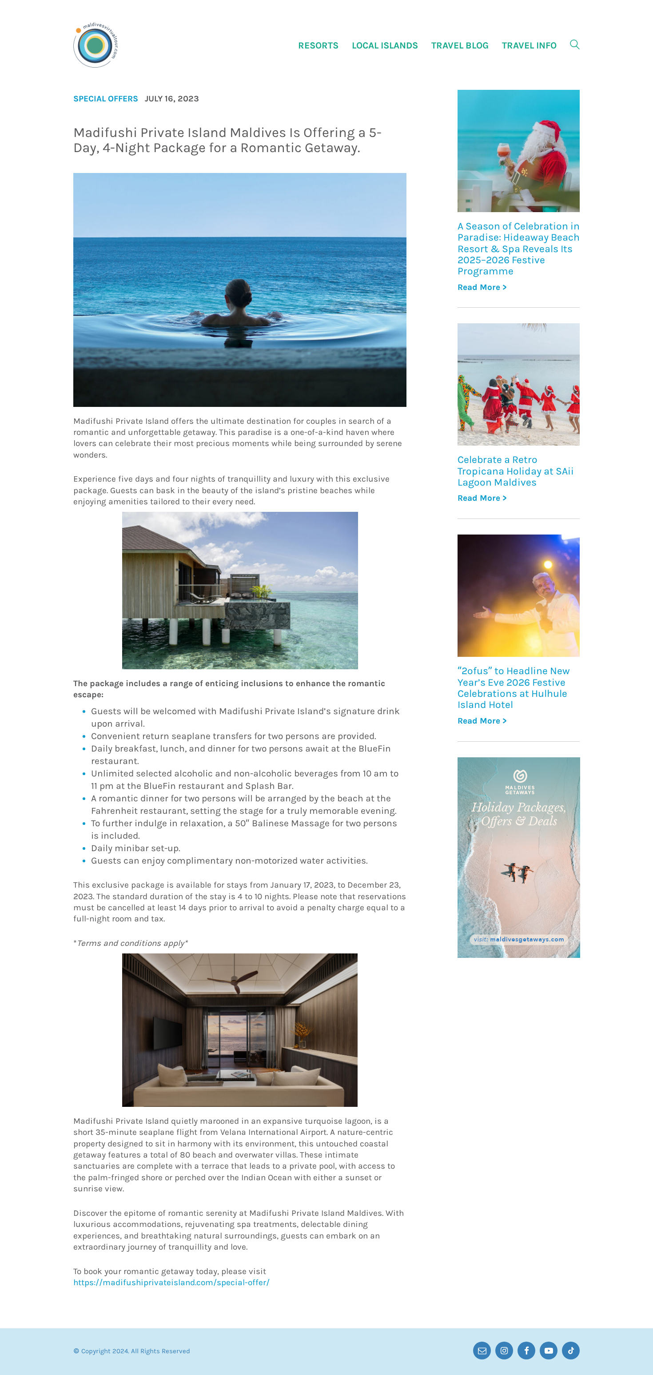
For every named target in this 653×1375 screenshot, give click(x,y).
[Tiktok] (571, 1350)
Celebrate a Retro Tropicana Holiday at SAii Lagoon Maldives (516, 471)
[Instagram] (504, 1350)
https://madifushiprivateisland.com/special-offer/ (171, 1282)
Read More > (482, 287)
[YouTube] (548, 1350)
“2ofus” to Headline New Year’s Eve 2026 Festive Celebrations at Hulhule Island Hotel (514, 687)
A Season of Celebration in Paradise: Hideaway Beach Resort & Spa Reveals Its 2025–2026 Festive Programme (519, 249)
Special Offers (105, 99)
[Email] (482, 1350)
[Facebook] (526, 1350)
